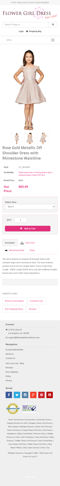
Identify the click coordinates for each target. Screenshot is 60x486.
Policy (8, 376)
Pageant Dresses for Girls (17, 423)
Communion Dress (43, 420)
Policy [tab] (32, 250)
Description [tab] (10, 243)
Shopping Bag (34, 31)
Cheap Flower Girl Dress (32, 430)
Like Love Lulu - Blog (15, 363)
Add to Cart (28, 228)
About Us (10, 354)
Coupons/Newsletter (14, 350)
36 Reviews (30, 477)
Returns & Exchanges (14, 301)
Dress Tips (45, 448)
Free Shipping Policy (14, 309)
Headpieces (11, 434)
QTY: (9, 220)
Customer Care (36, 301)
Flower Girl (39, 427)
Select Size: (11, 202)
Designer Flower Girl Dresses (40, 423)
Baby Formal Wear (25, 434)
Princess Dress (40, 434)
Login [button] (21, 31)
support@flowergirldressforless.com (24, 337)
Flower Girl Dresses (16, 420)
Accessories (30, 420)
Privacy (9, 380)
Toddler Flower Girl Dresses (26, 441)
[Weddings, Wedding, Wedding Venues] (30, 466)
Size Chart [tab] (30, 243)
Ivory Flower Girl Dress (17, 444)
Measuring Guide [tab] (16, 250)
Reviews (32, 309)
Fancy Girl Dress (41, 437)
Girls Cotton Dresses (31, 448)
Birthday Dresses (27, 427)
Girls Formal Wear (45, 441)
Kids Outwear (13, 427)
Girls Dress (47, 430)
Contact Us (10, 358)
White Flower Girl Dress (37, 444)
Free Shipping (12, 372)
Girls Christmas (27, 437)
